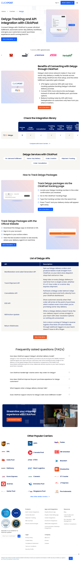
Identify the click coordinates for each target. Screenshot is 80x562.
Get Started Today (14, 420)
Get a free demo (8, 39)
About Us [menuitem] (47, 537)
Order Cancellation (40, 163)
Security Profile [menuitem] (29, 549)
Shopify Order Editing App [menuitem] (52, 515)
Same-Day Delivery (33, 158)
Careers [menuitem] (47, 543)
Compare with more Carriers (39, 143)
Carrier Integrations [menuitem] (50, 518)
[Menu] (77, 3)
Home (4, 11)
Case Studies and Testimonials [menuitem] (69, 515)
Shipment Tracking (68, 158)
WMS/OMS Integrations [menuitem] (51, 523)
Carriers (12, 11)
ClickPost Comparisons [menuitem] (70, 524)
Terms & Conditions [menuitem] (30, 546)
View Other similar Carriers (39, 496)
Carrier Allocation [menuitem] (30, 515)
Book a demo (66, 3)
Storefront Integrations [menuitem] (51, 520)
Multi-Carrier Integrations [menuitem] (32, 512)
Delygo (21, 11)
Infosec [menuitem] (47, 540)
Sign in (57, 3)
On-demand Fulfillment (13, 158)
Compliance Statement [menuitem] (31, 543)
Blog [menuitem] (65, 512)
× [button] (79, 553)
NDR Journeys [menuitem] (29, 520)
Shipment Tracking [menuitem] (30, 518)
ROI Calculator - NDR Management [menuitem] (69, 520)
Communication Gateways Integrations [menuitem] (52, 527)
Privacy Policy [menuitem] (29, 537)
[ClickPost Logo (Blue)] (7, 3)
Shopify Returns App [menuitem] (50, 512)
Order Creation (51, 158)
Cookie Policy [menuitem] (29, 540)
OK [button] (70, 558)
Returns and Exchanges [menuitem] (31, 523)
